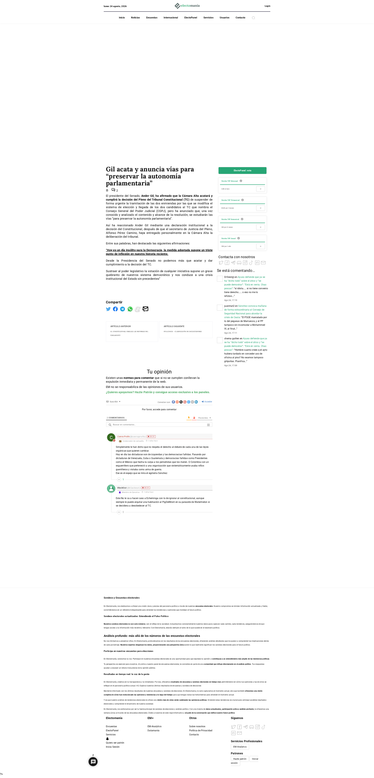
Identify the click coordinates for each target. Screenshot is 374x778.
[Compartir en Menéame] (138, 308)
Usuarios (224, 17)
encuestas (186, 682)
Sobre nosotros (197, 726)
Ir (260, 189)
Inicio (122, 17)
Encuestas (151, 17)
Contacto (240, 17)
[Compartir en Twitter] (108, 308)
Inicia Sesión (113, 746)
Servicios (208, 17)
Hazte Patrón (143, 392)
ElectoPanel (190, 17)
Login (267, 6)
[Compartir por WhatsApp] (130, 308)
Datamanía (153, 730)
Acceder (208, 401)
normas (129, 378)
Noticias (135, 17)
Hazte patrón (239, 759)
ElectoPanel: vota (242, 170)
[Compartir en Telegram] (123, 308)
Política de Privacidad (200, 730)
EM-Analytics (154, 726)
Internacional (171, 17)
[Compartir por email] (145, 308)
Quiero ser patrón (115, 742)
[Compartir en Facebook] (115, 308)
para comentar (144, 378)
